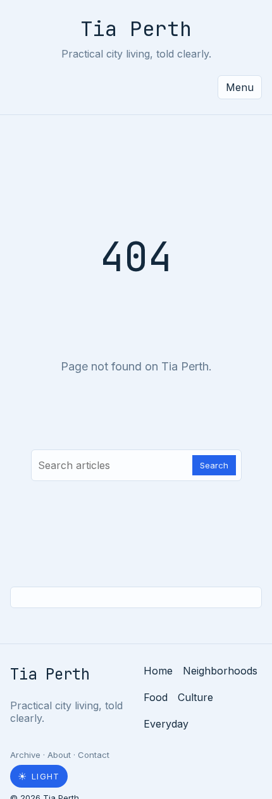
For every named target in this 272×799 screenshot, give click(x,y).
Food (156, 697)
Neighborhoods (220, 670)
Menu (240, 87)
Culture (195, 697)
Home (158, 670)
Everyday (166, 723)
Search (214, 465)
